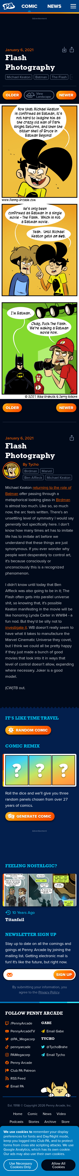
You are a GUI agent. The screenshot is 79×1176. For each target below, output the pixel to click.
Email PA (17, 1086)
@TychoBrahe (57, 1046)
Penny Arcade (21, 1062)
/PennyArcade (21, 1023)
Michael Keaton (19, 77)
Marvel (47, 471)
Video (61, 1113)
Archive (50, 1121)
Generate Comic (33, 816)
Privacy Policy (48, 992)
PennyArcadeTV (23, 1031)
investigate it (16, 627)
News (47, 1113)
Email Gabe (55, 1031)
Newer (66, 95)
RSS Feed (18, 1078)
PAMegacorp (20, 1054)
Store (65, 1121)
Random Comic (32, 730)
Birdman (30, 471)
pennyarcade (21, 1046)
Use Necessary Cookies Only (20, 1165)
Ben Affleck (33, 477)
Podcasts (16, 1121)
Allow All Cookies (58, 1165)
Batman (41, 77)
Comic (33, 1113)
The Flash (59, 77)
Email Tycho (56, 1054)
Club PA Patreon (23, 1070)
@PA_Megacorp (23, 1039)
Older (12, 95)
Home (17, 1113)
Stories (34, 1121)
